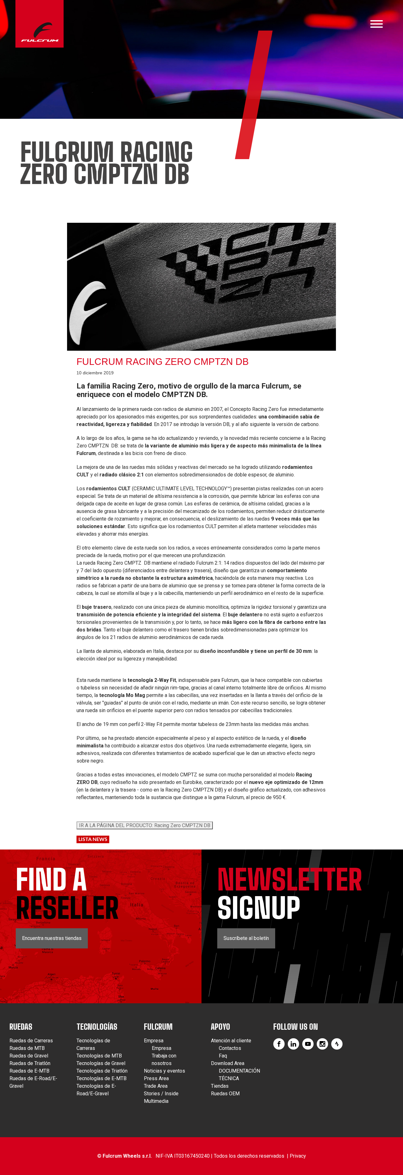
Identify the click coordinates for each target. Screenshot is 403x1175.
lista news (92, 839)
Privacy (298, 1156)
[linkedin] (293, 1044)
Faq (223, 1056)
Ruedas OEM (225, 1094)
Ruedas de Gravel (28, 1056)
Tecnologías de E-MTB (102, 1078)
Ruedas (20, 1026)
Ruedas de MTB (27, 1048)
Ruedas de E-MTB (29, 1071)
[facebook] (279, 1044)
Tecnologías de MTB (99, 1056)
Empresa (153, 1041)
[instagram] (322, 1044)
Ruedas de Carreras (31, 1041)
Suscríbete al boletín (246, 938)
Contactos (230, 1048)
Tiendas (220, 1086)
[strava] (337, 1044)
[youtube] (308, 1044)
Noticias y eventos (164, 1071)
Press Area (156, 1078)
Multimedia (156, 1101)
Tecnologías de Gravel (101, 1063)
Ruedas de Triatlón (29, 1063)
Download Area (227, 1063)
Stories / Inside (161, 1094)
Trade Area (155, 1086)
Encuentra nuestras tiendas (52, 938)
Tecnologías (97, 1026)
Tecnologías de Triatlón (102, 1071)
